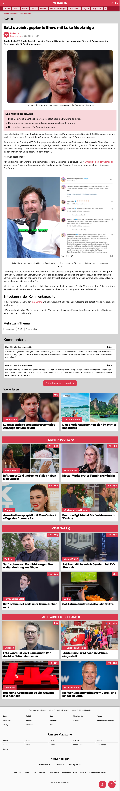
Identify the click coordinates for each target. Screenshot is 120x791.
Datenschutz (54, 772)
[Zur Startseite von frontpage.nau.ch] (60, 3)
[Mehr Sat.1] (60, 528)
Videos (29, 720)
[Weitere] (105, 8)
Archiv (52, 725)
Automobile (77, 745)
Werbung (17, 772)
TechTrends (101, 745)
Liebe (52, 740)
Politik (28, 716)
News (5, 716)
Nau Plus (53, 720)
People (14, 13)
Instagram (37, 302)
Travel (52, 745)
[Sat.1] (60, 19)
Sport (52, 716)
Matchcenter (78, 716)
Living (28, 740)
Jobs (34, 772)
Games (76, 720)
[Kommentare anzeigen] (112, 784)
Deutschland (15, 36)
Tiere (28, 745)
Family (99, 740)
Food (5, 745)
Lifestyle (6, 725)
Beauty (5, 749)
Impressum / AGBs (69, 772)
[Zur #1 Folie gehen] (58, 266)
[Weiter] (112, 219)
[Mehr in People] (60, 439)
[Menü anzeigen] (116, 3)
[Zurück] (3, 3)
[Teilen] (102, 784)
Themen (29, 725)
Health (5, 740)
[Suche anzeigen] (112, 2)
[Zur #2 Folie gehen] (61, 266)
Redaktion (14, 33)
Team (26, 772)
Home (6, 13)
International (25, 13)
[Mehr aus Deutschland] (60, 617)
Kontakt (42, 772)
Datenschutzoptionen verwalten (93, 772)
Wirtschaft (7, 720)
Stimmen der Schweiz (105, 720)
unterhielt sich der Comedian (99, 162)
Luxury (76, 740)
